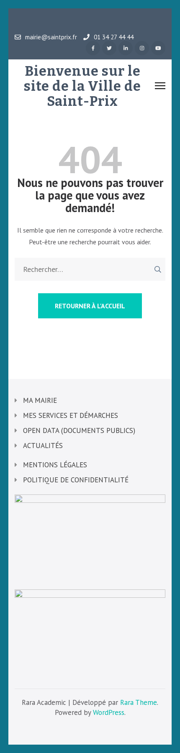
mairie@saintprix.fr (51, 37)
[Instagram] (142, 48)
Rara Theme (138, 702)
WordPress (108, 712)
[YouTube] (158, 48)
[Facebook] (93, 48)
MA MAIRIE (40, 400)
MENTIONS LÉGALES (55, 464)
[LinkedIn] (125, 48)
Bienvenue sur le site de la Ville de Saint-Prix (82, 86)
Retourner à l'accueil (90, 306)
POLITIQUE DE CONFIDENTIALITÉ (76, 479)
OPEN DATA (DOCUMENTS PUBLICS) (79, 430)
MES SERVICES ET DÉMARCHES (70, 415)
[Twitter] (109, 48)
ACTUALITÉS (43, 445)
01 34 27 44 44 (114, 37)
